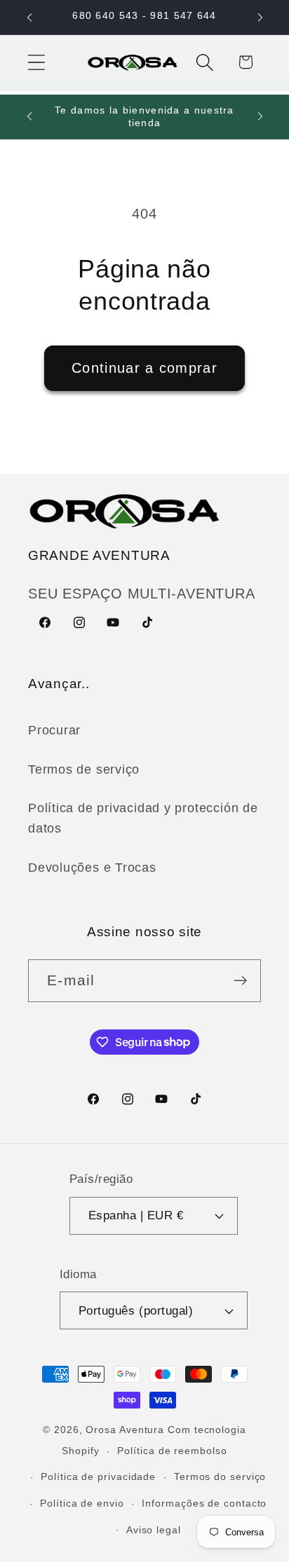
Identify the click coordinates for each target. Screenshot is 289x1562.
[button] (36, 62)
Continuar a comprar (144, 368)
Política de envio (81, 1503)
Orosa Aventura (127, 1429)
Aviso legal (153, 1529)
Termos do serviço (220, 1476)
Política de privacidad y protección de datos (143, 818)
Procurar (54, 730)
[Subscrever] (240, 980)
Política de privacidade (98, 1476)
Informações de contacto (204, 1503)
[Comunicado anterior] (29, 17)
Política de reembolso (172, 1450)
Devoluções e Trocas (92, 868)
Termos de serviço (84, 769)
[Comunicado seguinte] (260, 17)
